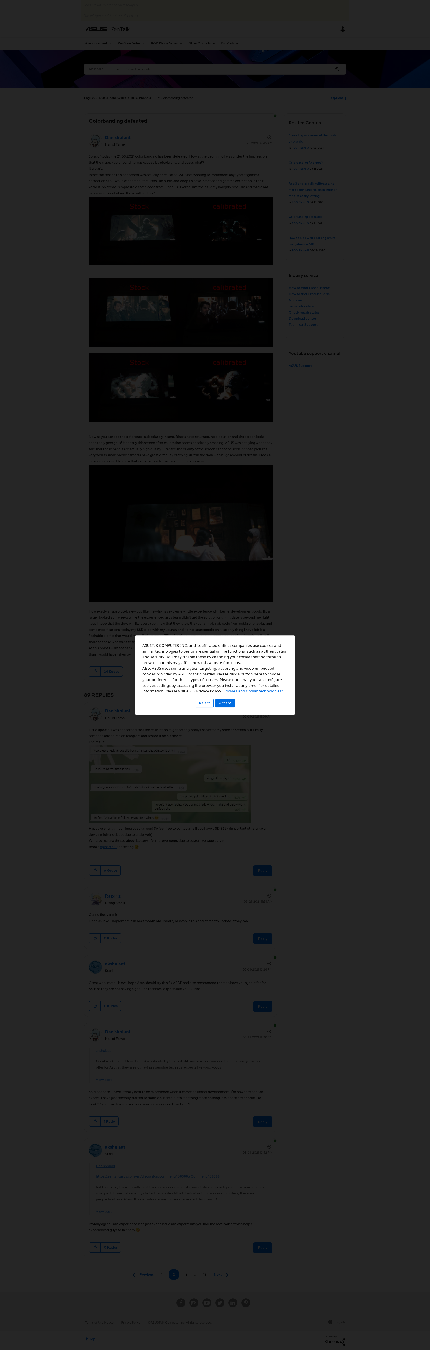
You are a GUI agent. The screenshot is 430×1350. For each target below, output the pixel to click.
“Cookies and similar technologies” (252, 691)
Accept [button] (225, 702)
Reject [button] (204, 702)
